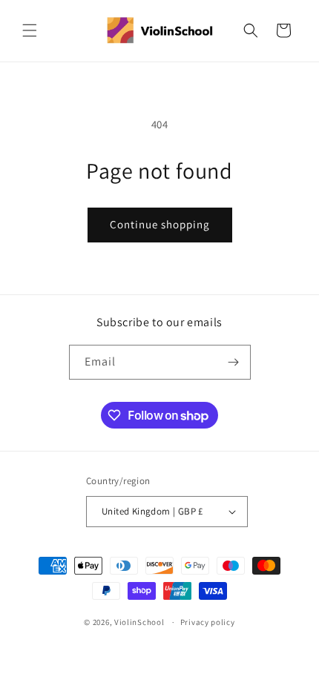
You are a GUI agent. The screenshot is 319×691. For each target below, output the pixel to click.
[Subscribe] (233, 362)
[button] (29, 30)
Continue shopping (160, 224)
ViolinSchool (139, 622)
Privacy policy (207, 622)
